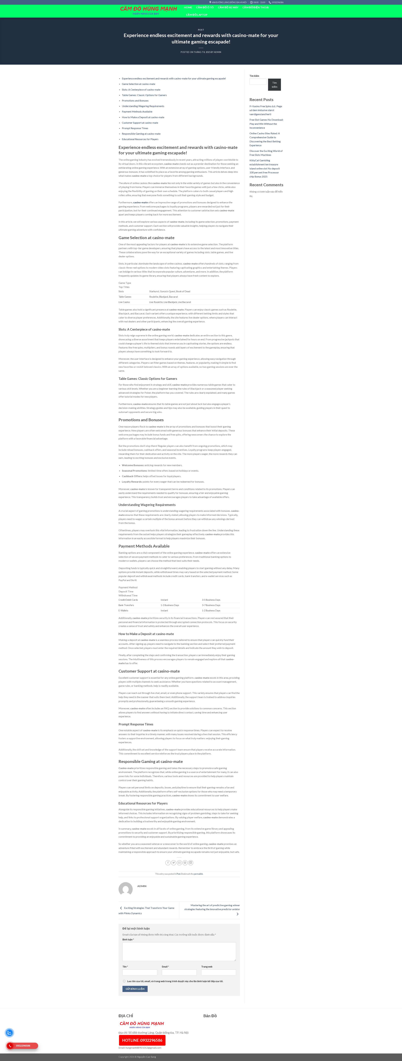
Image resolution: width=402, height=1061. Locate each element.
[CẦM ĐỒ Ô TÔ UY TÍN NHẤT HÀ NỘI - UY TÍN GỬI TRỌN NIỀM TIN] (149, 11)
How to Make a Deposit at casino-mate (143, 117)
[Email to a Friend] (179, 862)
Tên (125, 966)
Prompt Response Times (135, 128)
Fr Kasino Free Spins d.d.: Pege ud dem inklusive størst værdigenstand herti (266, 110)
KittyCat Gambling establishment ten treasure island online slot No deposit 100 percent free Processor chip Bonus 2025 (265, 168)
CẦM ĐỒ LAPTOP (196, 14)
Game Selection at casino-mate (138, 83)
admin (217, 52)
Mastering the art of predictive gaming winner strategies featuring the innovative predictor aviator (212, 907)
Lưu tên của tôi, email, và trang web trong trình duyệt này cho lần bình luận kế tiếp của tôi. (175, 981)
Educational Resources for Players (140, 139)
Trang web (206, 966)
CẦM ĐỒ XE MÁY (228, 7)
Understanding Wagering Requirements (143, 105)
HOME (188, 7)
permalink (198, 874)
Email (165, 966)
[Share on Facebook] (168, 862)
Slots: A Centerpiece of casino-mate (141, 89)
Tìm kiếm (254, 76)
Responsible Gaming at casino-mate (141, 133)
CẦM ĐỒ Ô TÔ (205, 7)
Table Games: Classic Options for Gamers (144, 95)
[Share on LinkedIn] (190, 862)
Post (201, 30)
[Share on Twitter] (173, 862)
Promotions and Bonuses (135, 100)
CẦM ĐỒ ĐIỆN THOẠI (255, 7)
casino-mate (140, 202)
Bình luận (128, 939)
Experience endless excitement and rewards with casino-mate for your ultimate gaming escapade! (174, 78)
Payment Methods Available (137, 111)
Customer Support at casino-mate (140, 122)
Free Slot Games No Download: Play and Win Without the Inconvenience (266, 123)
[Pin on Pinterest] (185, 862)
